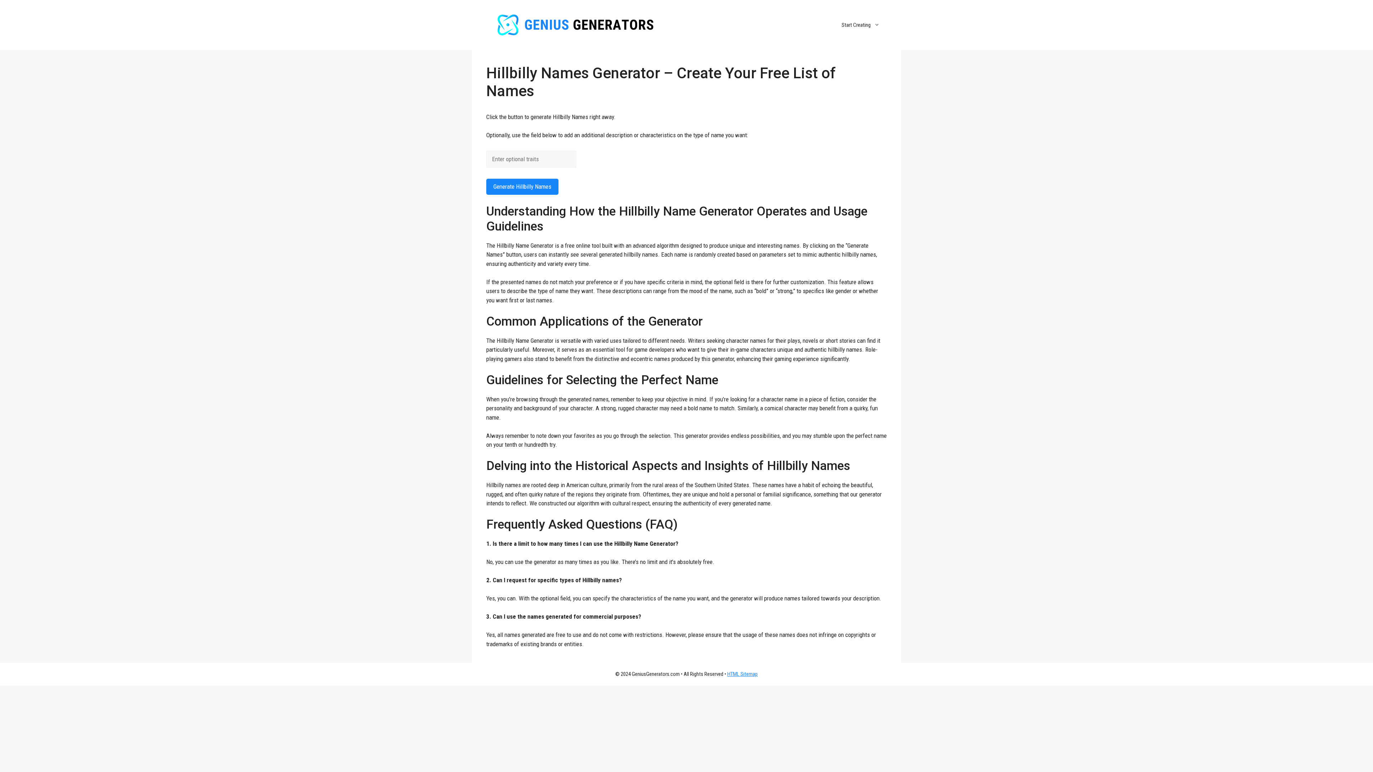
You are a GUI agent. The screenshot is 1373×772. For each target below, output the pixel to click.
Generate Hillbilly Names (522, 186)
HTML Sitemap (742, 674)
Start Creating (856, 25)
